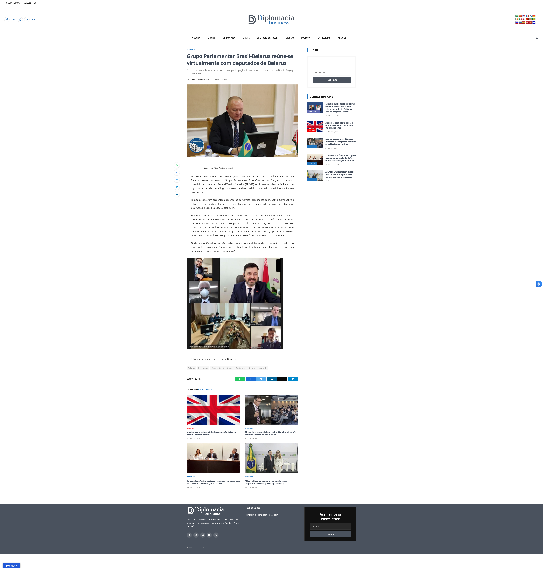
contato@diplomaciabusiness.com (262, 514)
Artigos (342, 37)
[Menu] (6, 38)
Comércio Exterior (267, 37)
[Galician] (530, 15)
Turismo (289, 37)
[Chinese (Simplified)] (520, 15)
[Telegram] (177, 187)
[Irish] (517, 19)
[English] (523, 15)
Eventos (191, 49)
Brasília (249, 428)
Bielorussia (203, 368)
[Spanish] (523, 22)
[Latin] (527, 19)
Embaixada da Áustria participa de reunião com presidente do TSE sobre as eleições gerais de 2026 (213, 482)
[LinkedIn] (177, 194)
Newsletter (29, 2)
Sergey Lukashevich (257, 368)
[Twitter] (177, 179)
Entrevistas (324, 37)
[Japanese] (523, 19)
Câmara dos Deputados (221, 368)
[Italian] (520, 19)
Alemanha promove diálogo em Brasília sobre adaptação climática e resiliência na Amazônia (270, 433)
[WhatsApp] (177, 165)
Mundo (212, 37)
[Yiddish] (534, 22)
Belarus (191, 368)
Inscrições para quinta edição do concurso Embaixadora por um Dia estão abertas (212, 433)
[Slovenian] (520, 22)
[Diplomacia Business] (271, 19)
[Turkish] (527, 22)
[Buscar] (537, 38)
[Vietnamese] (530, 22)
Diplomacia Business (199, 79)
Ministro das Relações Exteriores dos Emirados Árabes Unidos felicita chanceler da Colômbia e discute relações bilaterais (340, 108)
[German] (534, 15)
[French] (527, 15)
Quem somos (13, 2)
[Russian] (517, 22)
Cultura (305, 37)
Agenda (196, 37)
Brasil (246, 37)
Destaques (240, 368)
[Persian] (530, 19)
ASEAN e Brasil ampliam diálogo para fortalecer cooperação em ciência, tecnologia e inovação (266, 482)
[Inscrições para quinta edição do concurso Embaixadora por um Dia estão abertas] (213, 410)
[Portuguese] (534, 19)
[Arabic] (517, 15)
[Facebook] (177, 172)
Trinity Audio (219, 168)
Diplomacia (229, 37)
